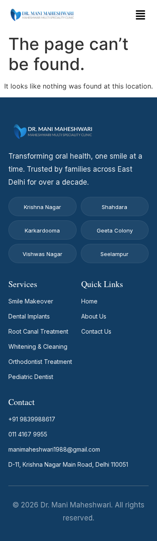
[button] (140, 15)
